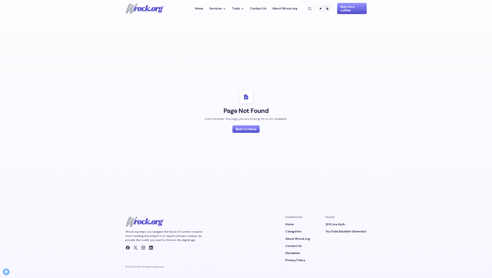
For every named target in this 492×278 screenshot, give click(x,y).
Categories (293, 231)
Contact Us (293, 246)
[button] (309, 8)
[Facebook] (128, 248)
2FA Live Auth (335, 224)
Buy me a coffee (347, 8)
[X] (135, 248)
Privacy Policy (295, 260)
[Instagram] (143, 248)
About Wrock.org (297, 239)
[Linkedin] (151, 248)
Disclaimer (292, 253)
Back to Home (246, 129)
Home (289, 224)
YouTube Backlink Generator (346, 231)
